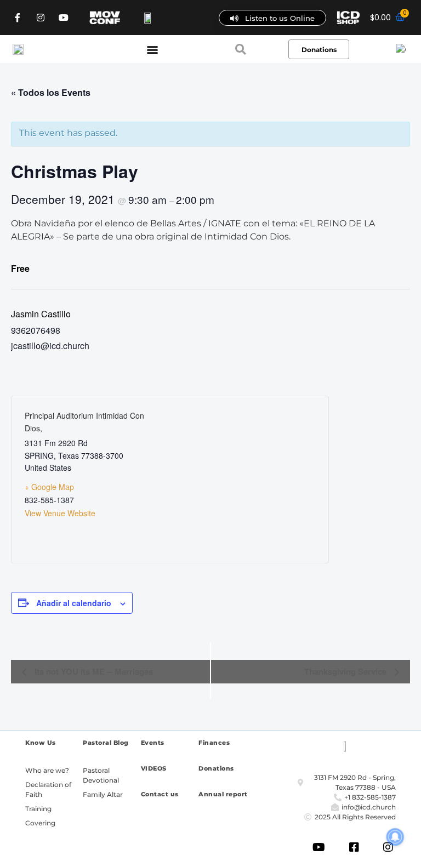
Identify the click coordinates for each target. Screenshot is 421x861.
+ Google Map (49, 486)
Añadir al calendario (73, 602)
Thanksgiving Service (346, 671)
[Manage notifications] (395, 837)
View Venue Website (60, 513)
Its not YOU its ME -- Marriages (92, 671)
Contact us (160, 794)
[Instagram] (40, 17)
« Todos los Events (50, 92)
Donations (216, 768)
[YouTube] (63, 17)
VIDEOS (154, 768)
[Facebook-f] (17, 17)
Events (152, 742)
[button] (152, 49)
